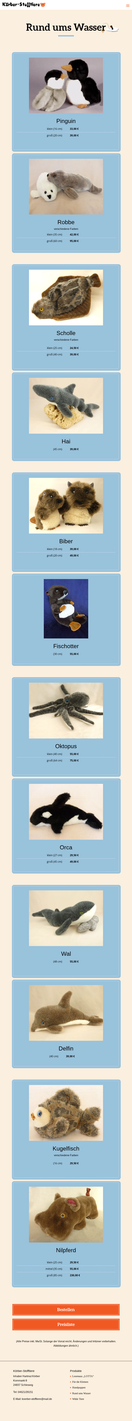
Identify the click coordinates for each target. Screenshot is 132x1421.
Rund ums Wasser (81, 1393)
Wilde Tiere (78, 1399)
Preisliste (66, 1324)
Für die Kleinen (80, 1381)
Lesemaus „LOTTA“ (83, 1376)
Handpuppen (78, 1387)
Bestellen (66, 1309)
